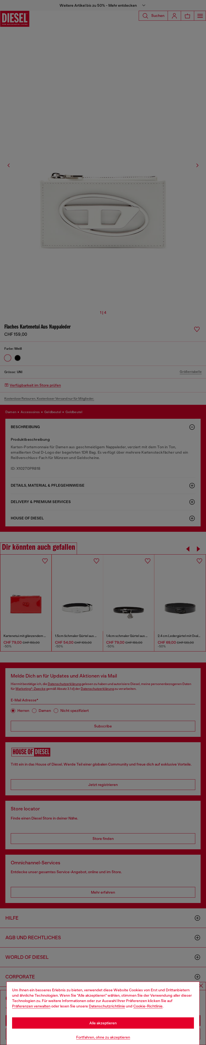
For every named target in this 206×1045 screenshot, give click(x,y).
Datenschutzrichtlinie (107, 1006)
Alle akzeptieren (103, 1023)
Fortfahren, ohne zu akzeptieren (103, 1037)
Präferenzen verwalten (31, 1006)
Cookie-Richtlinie (148, 1006)
